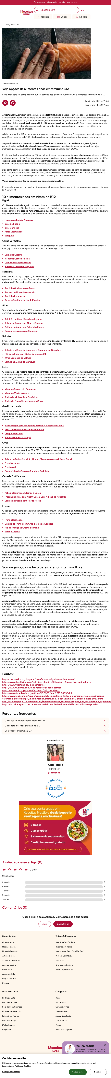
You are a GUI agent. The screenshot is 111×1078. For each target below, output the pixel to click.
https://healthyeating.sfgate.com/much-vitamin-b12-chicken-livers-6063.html (62, 699)
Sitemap (5, 983)
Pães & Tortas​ (61, 1021)
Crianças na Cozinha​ (64, 965)
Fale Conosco (8, 970)
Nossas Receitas (9, 947)
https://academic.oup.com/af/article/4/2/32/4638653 (31, 690)
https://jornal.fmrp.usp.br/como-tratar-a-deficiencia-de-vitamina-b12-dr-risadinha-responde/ (50, 704)
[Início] (27, 13)
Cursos (64, 17)
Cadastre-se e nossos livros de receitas (55, 2)
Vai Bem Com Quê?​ (64, 956)
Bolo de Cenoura (9, 1002)
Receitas (45, 17)
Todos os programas (64, 970)
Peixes (58, 1025)
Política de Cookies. (23, 1066)
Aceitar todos (78, 1072)
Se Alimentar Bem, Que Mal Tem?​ (70, 951)
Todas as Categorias (64, 1030)
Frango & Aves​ (62, 1011)
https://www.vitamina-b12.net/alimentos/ (24, 685)
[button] (5, 103)
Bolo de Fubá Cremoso (12, 1007)
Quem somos (8, 942)
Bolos (58, 998)
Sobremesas (61, 1002)
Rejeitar (97, 1072)
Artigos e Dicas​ (8, 956)
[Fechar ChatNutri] (104, 1045)
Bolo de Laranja (9, 1021)
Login (44, 924)
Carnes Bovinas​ (62, 1007)
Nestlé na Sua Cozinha (65, 942)
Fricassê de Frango (10, 1016)
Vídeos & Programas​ (11, 961)
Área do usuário (9, 965)
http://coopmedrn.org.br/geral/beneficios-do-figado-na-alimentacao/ (38, 679)
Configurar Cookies (11, 1072)
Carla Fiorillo (55, 765)
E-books (83, 17)
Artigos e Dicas (12, 24)
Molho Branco (8, 1025)
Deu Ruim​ (60, 961)
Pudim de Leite (8, 998)
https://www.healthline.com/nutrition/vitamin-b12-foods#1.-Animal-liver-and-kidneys (46, 682)
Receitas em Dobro (64, 947)
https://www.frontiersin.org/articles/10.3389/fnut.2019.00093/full (37, 693)
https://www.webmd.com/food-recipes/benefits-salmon (31, 688)
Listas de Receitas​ (9, 951)
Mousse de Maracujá (11, 1011)
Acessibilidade (8, 974)
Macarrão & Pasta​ (63, 1016)
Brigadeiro (6, 1030)
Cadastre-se (63, 924)
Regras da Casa (9, 978)
